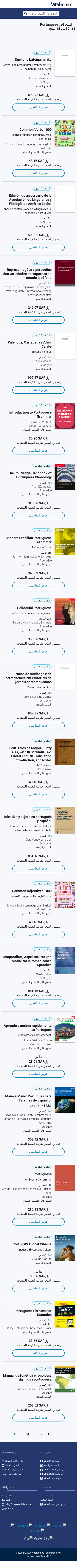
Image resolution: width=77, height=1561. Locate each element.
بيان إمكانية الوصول (14, 1461)
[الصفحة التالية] (15, 1434)
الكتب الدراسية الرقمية (12, 1469)
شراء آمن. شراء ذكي (11, 1474)
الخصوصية (6, 1495)
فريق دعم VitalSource (54, 1504)
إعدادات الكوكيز (9, 1508)
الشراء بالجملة (12, 1465)
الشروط (6, 1500)
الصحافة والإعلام (51, 1465)
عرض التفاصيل (38, 107)
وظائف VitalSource (53, 1469)
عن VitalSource (51, 1461)
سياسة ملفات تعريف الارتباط (18, 1504)
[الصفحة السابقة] (55, 1434)
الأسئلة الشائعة (47, 1500)
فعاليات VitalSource (53, 1474)
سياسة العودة (46, 1495)
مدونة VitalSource (52, 1478)
